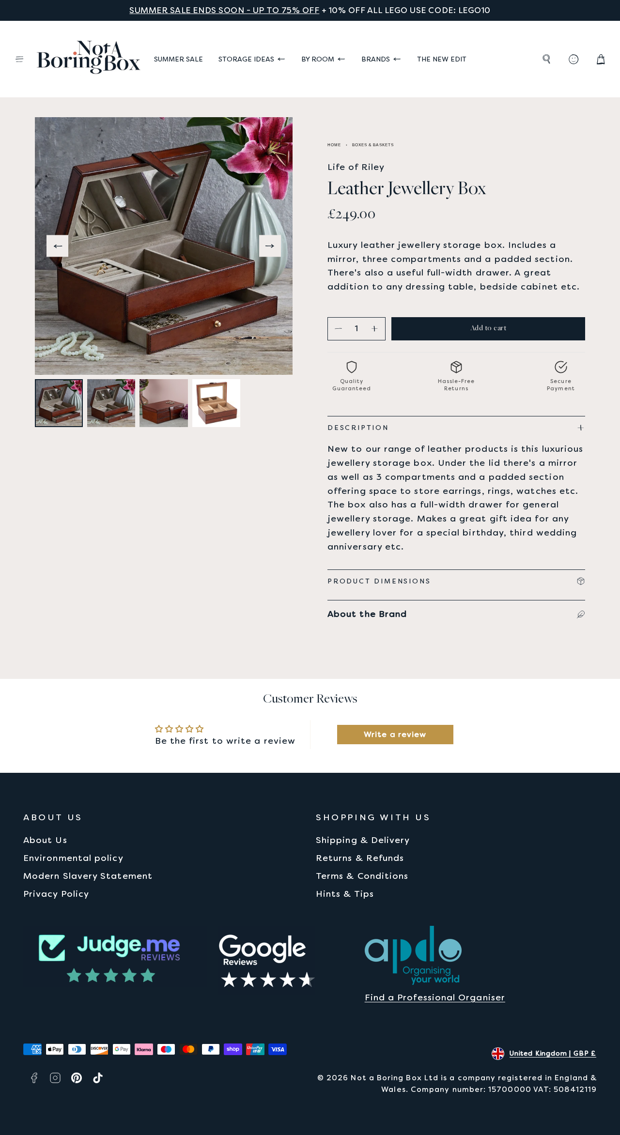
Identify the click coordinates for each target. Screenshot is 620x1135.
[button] (19, 59)
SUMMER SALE (178, 59)
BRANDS (375, 59)
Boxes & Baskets (373, 145)
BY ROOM (317, 59)
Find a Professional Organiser (435, 997)
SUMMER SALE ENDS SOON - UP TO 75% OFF (224, 10)
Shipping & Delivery (363, 839)
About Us (45, 839)
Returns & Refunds (360, 857)
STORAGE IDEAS (246, 59)
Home (334, 145)
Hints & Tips (345, 893)
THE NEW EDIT (441, 59)
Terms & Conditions (362, 875)
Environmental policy (73, 857)
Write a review (395, 734)
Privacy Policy (56, 893)
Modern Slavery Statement (88, 875)
